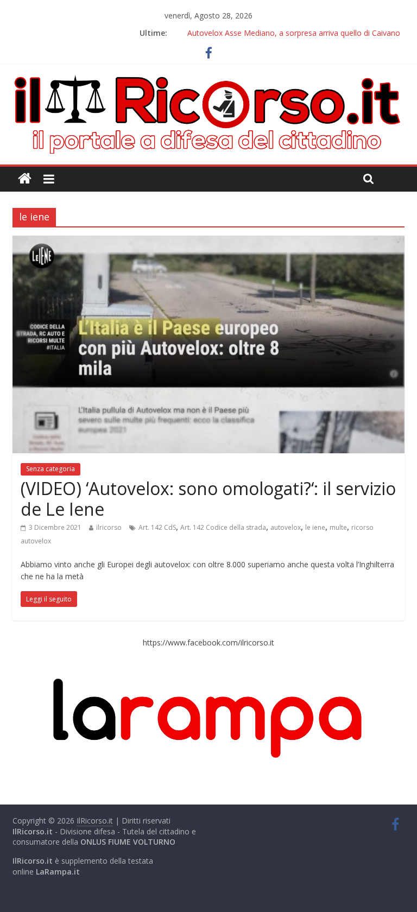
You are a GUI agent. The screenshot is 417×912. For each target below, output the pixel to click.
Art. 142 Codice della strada (223, 527)
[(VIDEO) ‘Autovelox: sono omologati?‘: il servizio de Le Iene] (208, 242)
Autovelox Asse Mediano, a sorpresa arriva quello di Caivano (293, 33)
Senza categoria (50, 468)
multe (338, 527)
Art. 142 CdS (157, 527)
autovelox (285, 527)
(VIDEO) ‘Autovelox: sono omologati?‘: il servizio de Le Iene (208, 499)
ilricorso (109, 527)
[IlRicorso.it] (24, 179)
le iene (315, 527)
